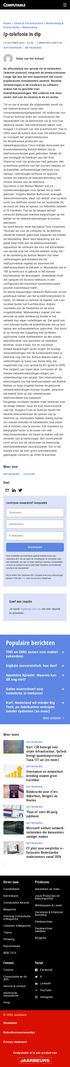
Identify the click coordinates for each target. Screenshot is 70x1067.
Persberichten (43, 921)
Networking (29, 27)
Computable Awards (16, 902)
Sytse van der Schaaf (30, 58)
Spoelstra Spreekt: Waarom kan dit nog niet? (31, 677)
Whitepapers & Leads (48, 905)
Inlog (6, 1002)
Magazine (9, 909)
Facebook (46, 969)
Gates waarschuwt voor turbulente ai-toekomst (24, 691)
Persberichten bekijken (43, 930)
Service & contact (14, 986)
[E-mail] (7, 490)
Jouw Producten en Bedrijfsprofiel (47, 897)
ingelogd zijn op (30, 609)
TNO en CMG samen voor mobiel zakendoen (32, 654)
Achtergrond (12, 47)
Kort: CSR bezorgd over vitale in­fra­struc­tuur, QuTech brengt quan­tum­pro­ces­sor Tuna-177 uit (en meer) (46, 753)
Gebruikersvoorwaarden (19, 1032)
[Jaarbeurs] (35, 1059)
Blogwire (40, 938)
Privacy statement (15, 1042)
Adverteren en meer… (48, 889)
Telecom (29, 474)
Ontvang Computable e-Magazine (16, 918)
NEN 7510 (9, 952)
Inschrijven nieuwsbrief (10, 994)
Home (7, 23)
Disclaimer (10, 1023)
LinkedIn (45, 983)
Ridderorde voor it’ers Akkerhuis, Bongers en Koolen (42, 795)
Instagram (46, 997)
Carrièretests (11, 889)
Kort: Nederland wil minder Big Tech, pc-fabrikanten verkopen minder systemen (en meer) (30, 707)
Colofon (8, 969)
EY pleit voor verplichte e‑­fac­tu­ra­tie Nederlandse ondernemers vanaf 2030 (45, 852)
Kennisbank (10, 895)
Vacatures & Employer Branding (49, 913)
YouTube (45, 990)
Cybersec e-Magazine (17, 925)
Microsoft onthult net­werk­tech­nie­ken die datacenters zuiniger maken (45, 832)
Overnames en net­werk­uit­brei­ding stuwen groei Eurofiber (45, 775)
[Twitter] (20, 490)
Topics (7, 932)
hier (23, 578)
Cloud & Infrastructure (28, 23)
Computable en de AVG (15, 978)
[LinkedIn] (14, 490)
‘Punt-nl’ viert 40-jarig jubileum (41, 814)
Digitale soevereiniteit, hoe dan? (31, 666)
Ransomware (11, 946)
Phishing (9, 939)
